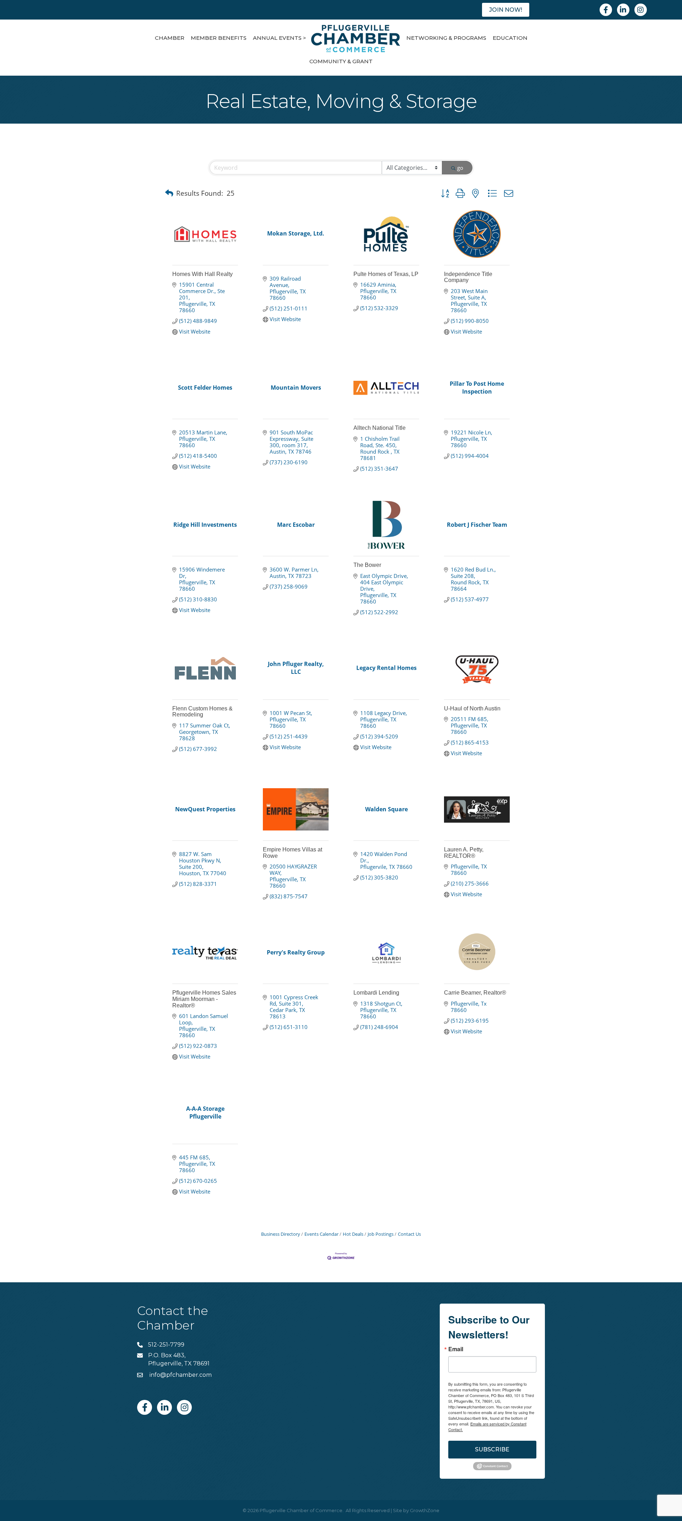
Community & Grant (341, 61)
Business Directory (280, 1234)
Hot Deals (353, 1234)
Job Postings (381, 1234)
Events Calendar (321, 1234)
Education (510, 37)
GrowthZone (424, 1510)
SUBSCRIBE (492, 1449)
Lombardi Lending (376, 993)
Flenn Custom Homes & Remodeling (202, 711)
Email (455, 1349)
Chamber (169, 37)
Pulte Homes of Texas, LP (385, 274)
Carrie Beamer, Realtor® (475, 993)
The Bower (367, 565)
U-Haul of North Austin (472, 708)
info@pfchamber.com (180, 1374)
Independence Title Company (468, 277)
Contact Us (409, 1234)
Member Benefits (219, 37)
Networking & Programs (446, 37)
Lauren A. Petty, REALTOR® (463, 852)
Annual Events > (279, 37)
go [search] (460, 167)
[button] (169, 193)
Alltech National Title (379, 428)
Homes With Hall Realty (202, 274)
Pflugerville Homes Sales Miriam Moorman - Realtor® (204, 999)
